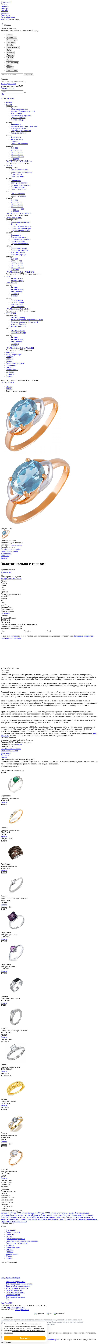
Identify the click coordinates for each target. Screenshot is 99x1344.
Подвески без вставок (20, 244)
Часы (8, 276)
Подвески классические (20, 222)
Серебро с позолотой (19, 144)
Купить (4, 802)
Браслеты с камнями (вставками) (24, 322)
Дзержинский (11, 37)
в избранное (6, 579)
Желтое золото (17, 139)
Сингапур (15, 294)
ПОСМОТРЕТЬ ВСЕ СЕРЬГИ (18, 213)
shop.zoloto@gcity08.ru (16, 1307)
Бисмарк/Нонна (17, 289)
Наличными (6, 553)
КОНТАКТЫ (6, 1303)
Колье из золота (17, 304)
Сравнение (5, 15)
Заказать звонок (7, 88)
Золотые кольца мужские (21, 115)
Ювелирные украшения (15, 1282)
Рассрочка (5, 556)
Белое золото (16, 137)
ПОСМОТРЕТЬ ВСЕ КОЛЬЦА (19, 161)
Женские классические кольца (60, 1219)
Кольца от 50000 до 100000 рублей (42, 1213)
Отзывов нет (6, 572)
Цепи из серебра (17, 302)
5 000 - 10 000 (16, 150)
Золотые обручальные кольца (23, 111)
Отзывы (4, 11)
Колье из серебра (18, 307)
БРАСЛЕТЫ (11, 313)
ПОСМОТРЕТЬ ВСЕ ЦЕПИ (17, 309)
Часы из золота (17, 278)
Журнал (9, 1256)
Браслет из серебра (18, 333)
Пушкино (10, 58)
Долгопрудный (12, 40)
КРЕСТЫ (10, 352)
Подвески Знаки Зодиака (21, 226)
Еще (7, 1299)
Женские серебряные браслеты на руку (27, 320)
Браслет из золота (18, 331)
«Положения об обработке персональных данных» (21, 1328)
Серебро (14, 142)
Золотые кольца (17, 120)
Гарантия (9, 367)
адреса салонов (16, 545)
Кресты (14, 224)
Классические (16, 113)
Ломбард (4, 8)
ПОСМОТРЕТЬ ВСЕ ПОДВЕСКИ (20, 272)
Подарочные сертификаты (17, 1243)
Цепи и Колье (11, 283)
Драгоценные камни (19, 128)
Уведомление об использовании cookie (67, 1322)
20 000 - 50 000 (17, 155)
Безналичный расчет (9, 551)
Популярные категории (10, 1278)
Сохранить (28, 75)
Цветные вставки (18, 187)
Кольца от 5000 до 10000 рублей (14, 1213)
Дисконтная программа (15, 363)
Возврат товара (12, 370)
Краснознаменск (13, 47)
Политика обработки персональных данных (44, 1320)
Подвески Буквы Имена (20, 231)
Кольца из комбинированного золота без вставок (27, 1219)
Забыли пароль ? (53, 1339)
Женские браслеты (18, 326)
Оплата (4, 4)
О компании (6, 2)
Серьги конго (16, 174)
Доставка (5, 6)
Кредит (4, 558)
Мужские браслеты (18, 324)
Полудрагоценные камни (21, 131)
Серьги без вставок (18, 189)
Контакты (5, 13)
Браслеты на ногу (18, 318)
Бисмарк (14, 287)
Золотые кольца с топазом (21, 1215)
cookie (22, 1324)
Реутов (9, 60)
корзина (4, 19)
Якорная (14, 296)
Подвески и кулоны (14, 218)
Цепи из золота (17, 300)
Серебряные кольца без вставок (14, 1222)
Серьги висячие (17, 176)
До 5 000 (14, 148)
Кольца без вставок (18, 133)
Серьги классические (19, 170)
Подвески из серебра (19, 250)
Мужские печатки (18, 118)
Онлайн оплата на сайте (11, 549)
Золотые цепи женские (15, 1297)
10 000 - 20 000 (17, 152)
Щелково (10, 68)
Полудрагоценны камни (21, 185)
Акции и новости (13, 1232)
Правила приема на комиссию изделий (22, 1241)
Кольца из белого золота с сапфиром (78, 1215)
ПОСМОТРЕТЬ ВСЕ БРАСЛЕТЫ (20, 348)
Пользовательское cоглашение (13, 1320)
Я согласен (24, 1338)
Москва (9, 35)
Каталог (9, 102)
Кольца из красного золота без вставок (17, 1217)
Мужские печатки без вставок (85, 1219)
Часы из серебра (17, 281)
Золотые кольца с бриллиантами (24, 126)
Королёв (10, 45)
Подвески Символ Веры (21, 228)
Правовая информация (72, 1320)
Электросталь (12, 70)
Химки (9, 65)
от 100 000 (15, 159)
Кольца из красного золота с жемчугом (49, 1217)
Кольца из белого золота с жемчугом (47, 1215)
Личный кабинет (8, 17)
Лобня (9, 50)
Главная (9, 387)
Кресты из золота (18, 252)
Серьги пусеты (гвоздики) (21, 172)
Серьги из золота (18, 194)
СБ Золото (5, 613)
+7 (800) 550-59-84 (8, 84)
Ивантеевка (11, 42)
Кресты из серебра (18, 254)
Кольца (9, 105)
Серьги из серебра (18, 196)
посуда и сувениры (13, 354)
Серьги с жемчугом (14, 1290)
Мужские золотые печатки (17, 1288)
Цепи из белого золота (15, 1292)
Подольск (10, 55)
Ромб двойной (16, 291)
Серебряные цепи (13, 1295)
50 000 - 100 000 (17, 157)
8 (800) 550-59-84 (22, 1310)
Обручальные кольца (19, 109)
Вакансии (10, 372)
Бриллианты (16, 124)
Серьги (9, 165)
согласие (14, 636)
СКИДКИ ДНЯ (7, 382)
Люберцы (10, 52)
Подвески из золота (19, 248)
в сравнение (16, 579)
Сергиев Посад (12, 63)
